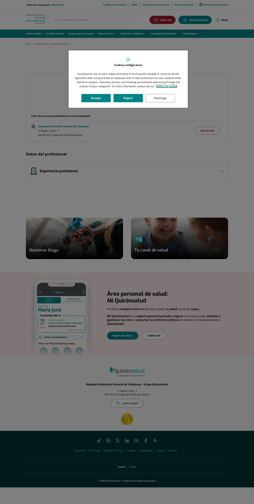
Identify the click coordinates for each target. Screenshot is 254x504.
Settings (160, 98)
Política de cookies (166, 86)
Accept (96, 98)
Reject (128, 98)
